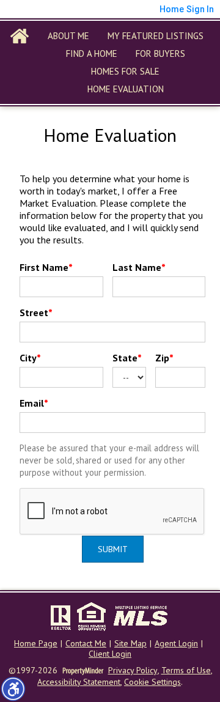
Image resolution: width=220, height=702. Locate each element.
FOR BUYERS (160, 53)
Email (34, 403)
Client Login (110, 654)
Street (36, 312)
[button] (13, 689)
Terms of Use (186, 670)
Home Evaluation (125, 89)
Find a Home (91, 53)
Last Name (139, 267)
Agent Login (176, 643)
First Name (46, 267)
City (30, 358)
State (127, 358)
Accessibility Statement (78, 682)
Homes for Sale (125, 71)
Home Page (35, 643)
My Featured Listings (156, 36)
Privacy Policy (133, 670)
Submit (113, 549)
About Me (68, 36)
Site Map (130, 643)
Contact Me (85, 643)
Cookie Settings (152, 682)
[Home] (19, 36)
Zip (164, 358)
